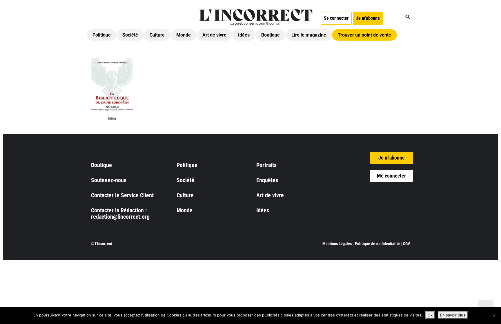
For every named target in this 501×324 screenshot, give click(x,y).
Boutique (270, 35)
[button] (408, 17)
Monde (183, 35)
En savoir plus (452, 315)
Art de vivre (214, 35)
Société (130, 35)
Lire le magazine (308, 35)
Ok (430, 315)
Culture (157, 35)
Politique (101, 35)
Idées (244, 35)
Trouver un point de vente (364, 35)
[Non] (494, 315)
